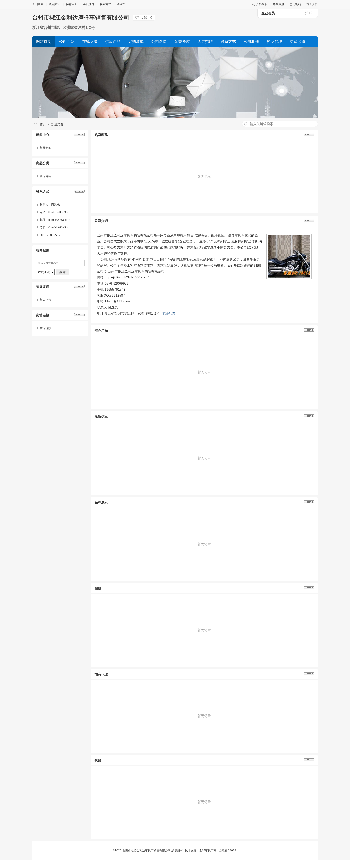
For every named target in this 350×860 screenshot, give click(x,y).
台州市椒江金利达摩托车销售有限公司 (80, 17)
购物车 (121, 4)
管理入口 (312, 4)
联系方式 (105, 4)
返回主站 (38, 4)
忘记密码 (295, 4)
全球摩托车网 (207, 850)
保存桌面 (71, 4)
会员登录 (261, 4)
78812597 (53, 235)
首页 (42, 124)
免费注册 (278, 4)
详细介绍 (168, 313)
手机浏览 (88, 4)
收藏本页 (54, 4)
